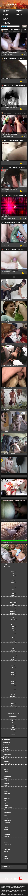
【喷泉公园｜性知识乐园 (13, 713)
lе (13, 637)
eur (13, 679)
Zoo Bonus (5, 778)
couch (13, 674)
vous (14, 609)
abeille (13, 575)
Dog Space (5, 836)
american (14, 655)
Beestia (5, 791)
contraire (14, 641)
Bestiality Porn (6, 796)
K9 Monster (6, 793)
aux (13, 621)
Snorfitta (5, 19)
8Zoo (4, 809)
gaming (9, 218)
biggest (12, 245)
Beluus (4, 856)
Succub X (5, 847)
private (14, 683)
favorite (13, 694)
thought (5, 136)
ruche (13, 600)
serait (13, 617)
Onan (4, 787)
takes (9, 245)
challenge (13, 218)
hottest (11, 81)
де (13, 580)
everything (12, 163)
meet (13, 703)
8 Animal (5, 827)
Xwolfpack (5, 780)
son (14, 587)
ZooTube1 (5, 13)
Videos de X (6, 798)
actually (8, 136)
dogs (13, 661)
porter (13, 595)
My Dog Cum (6, 818)
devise (13, 571)
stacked (14, 729)
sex (13, 689)
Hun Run (5, 842)
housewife (13, 707)
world (5, 54)
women (8, 81)
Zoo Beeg (5, 783)
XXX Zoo (5, 21)
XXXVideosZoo (19, 10)
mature (14, 659)
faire (14, 626)
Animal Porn (19, 15)
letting (8, 109)
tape (14, 727)
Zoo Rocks (18, 13)
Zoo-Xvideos (6, 15)
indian (13, 701)
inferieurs (13, 611)
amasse (13, 584)
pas (13, 646)
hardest (5, 218)
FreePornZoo (6, 10)
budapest (13, 696)
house (13, 665)
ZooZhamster (6, 14)
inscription (13, 602)
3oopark (5, 829)
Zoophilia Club (6, 812)
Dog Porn (5, 785)
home (13, 685)
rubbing (10, 273)
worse (8, 163)
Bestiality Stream (7, 807)
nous (13, 633)
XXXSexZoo (19, 14)
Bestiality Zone (6, 844)
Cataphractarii (6, 23)
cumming (11, 54)
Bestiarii (5, 805)
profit (13, 630)
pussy (7, 273)
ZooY (4, 800)
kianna (13, 734)
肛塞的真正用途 (13, 716)
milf (14, 731)
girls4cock (6, 245)
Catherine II (17, 6)
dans (13, 597)
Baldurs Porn (6, 822)
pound (13, 670)
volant (13, 578)
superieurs (13, 624)
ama (14, 676)
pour (14, 593)
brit (13, 648)
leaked (13, 722)
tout (14, 635)
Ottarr (4, 815)
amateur (13, 652)
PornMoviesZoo (7, 854)
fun (14, 698)
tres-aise (14, 619)
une (13, 573)
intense (11, 109)
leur (13, 628)
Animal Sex (5, 18)
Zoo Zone (18, 11)
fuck (13, 718)
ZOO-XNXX (5, 11)
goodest (8, 191)
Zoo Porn (5, 858)
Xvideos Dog (6, 851)
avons (13, 643)
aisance (13, 650)
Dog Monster (6, 834)
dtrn (14, 692)
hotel (13, 725)
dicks (8, 54)
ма (13, 569)
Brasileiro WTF (6, 861)
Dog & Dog (5, 803)
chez (14, 606)
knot (13, 672)
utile (14, 604)
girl (13, 720)
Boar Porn (5, 832)
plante (13, 582)
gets (13, 681)
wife (13, 667)
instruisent (13, 613)
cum (5, 273)
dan (13, 710)
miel (14, 589)
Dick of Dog (6, 849)
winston (14, 705)
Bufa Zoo (5, 825)
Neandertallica (6, 820)
